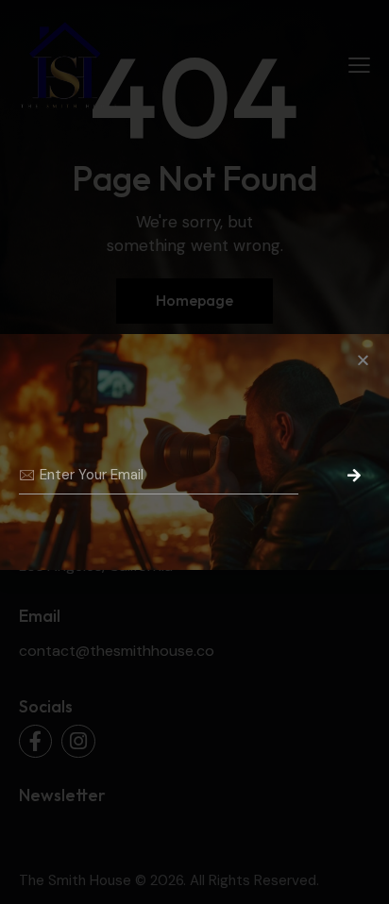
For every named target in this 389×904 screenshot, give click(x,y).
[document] (194, 452)
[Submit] (347, 475)
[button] (363, 360)
